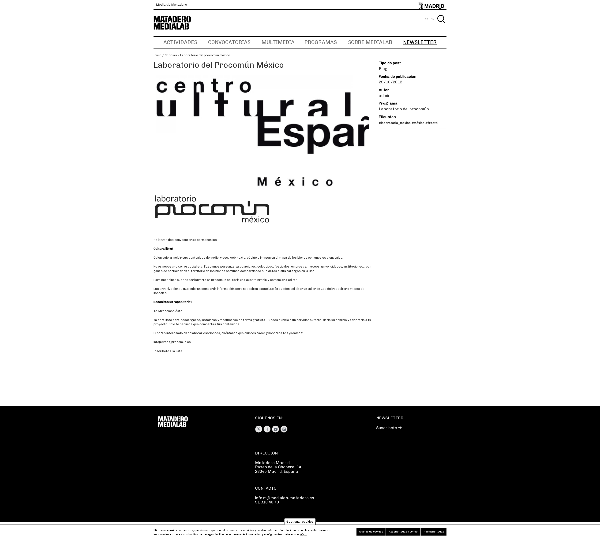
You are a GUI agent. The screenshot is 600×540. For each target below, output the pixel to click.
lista (179, 351)
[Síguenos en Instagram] (284, 429)
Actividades (180, 42)
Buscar (441, 24)
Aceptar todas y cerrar (403, 531)
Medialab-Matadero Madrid (176, 23)
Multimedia (278, 42)
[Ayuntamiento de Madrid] (431, 4)
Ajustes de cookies (371, 531)
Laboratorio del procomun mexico (205, 55)
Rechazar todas (434, 531)
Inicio (157, 55)
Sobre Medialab (370, 42)
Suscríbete (386, 427)
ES (426, 19)
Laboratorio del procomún (404, 109)
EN (432, 19)
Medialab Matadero (171, 4)
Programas (320, 42)
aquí (303, 534)
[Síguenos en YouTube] (275, 429)
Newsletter (420, 42)
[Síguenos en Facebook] (267, 429)
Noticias (171, 55)
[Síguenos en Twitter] (258, 429)
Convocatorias (229, 42)
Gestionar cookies (300, 521)
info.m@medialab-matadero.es (284, 497)
